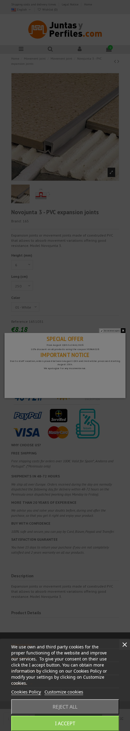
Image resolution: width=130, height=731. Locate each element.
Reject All (65, 706)
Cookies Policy (26, 692)
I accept (65, 723)
